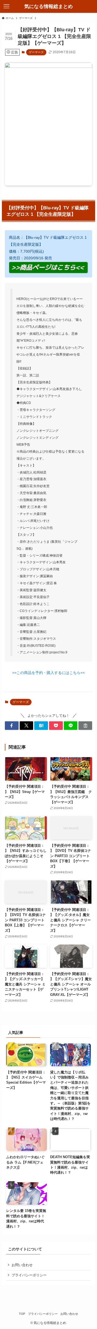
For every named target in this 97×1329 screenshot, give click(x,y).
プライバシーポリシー (29, 1275)
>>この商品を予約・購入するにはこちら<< (48, 673)
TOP (22, 1313)
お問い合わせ (22, 1265)
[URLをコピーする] (85, 725)
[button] (12, 725)
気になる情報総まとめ (48, 6)
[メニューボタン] (6, 6)
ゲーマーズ (36, 52)
